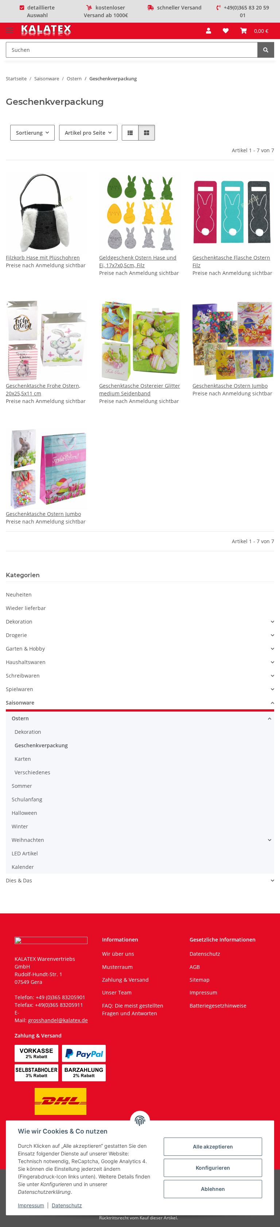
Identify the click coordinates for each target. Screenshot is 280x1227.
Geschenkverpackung (41, 745)
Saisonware (20, 702)
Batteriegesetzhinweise (218, 1005)
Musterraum (117, 966)
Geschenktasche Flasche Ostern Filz (231, 261)
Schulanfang (27, 799)
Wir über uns (118, 953)
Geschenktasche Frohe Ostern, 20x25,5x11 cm (43, 389)
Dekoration (19, 621)
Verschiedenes (32, 772)
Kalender (23, 866)
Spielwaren (19, 689)
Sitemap (200, 979)
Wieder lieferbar (26, 608)
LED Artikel (25, 853)
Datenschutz (67, 1205)
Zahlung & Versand (125, 979)
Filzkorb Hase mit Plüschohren (43, 257)
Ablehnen (213, 1189)
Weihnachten (28, 839)
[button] (208, 30)
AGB (195, 966)
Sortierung (29, 132)
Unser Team (117, 992)
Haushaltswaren (26, 662)
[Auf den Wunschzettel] (75, 184)
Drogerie (16, 635)
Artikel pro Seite (85, 132)
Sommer (22, 785)
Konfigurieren (213, 1168)
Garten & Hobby (25, 648)
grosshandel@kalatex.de (58, 1020)
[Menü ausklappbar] (9, 27)
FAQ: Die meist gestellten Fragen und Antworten (132, 1009)
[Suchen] (265, 50)
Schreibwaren (23, 675)
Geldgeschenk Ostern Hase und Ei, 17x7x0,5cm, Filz (137, 261)
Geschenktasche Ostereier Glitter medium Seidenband (139, 389)
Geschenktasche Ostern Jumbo (230, 385)
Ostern (20, 718)
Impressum (31, 1205)
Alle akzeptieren (213, 1146)
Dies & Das (19, 880)
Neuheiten (19, 594)
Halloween (24, 812)
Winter (20, 826)
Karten (23, 758)
